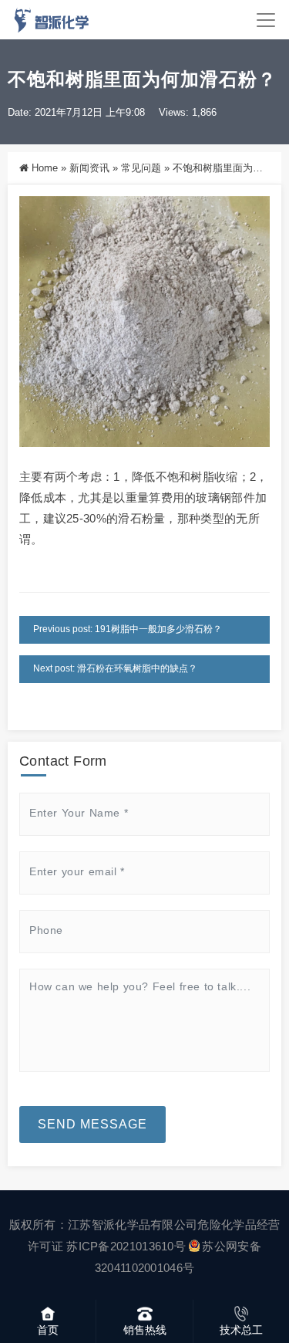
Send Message (92, 1124)
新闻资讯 (89, 168)
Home (45, 168)
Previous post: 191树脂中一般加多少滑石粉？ (127, 629)
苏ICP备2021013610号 (126, 1246)
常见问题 (141, 168)
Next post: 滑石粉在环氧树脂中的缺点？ (115, 668)
